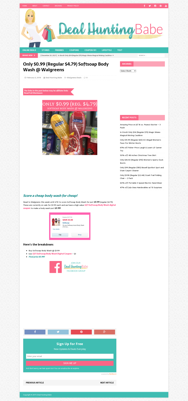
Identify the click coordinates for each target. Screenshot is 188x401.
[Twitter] (149, 5)
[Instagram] (155, 5)
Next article (107, 382)
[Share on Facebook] (34, 332)
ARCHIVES (58, 6)
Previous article (35, 382)
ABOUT (34, 6)
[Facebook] (144, 5)
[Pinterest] (160, 5)
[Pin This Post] (81, 332)
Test (119, 50)
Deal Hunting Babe (54, 77)
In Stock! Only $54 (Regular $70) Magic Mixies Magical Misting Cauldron (140, 134)
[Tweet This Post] (58, 332)
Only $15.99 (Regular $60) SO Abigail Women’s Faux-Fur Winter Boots (140, 141)
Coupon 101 (90, 50)
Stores (45, 50)
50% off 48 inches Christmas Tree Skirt (138, 155)
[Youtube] (166, 5)
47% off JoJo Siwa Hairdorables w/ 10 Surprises (141, 187)
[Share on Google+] (104, 332)
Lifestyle (107, 50)
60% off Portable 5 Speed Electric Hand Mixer (141, 182)
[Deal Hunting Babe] (94, 27)
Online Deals (29, 50)
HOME (24, 6)
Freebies (59, 50)
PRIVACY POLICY (73, 6)
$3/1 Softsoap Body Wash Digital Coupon (52, 253)
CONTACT (46, 6)
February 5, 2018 (34, 77)
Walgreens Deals (74, 77)
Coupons (74, 50)
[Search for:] (151, 55)
